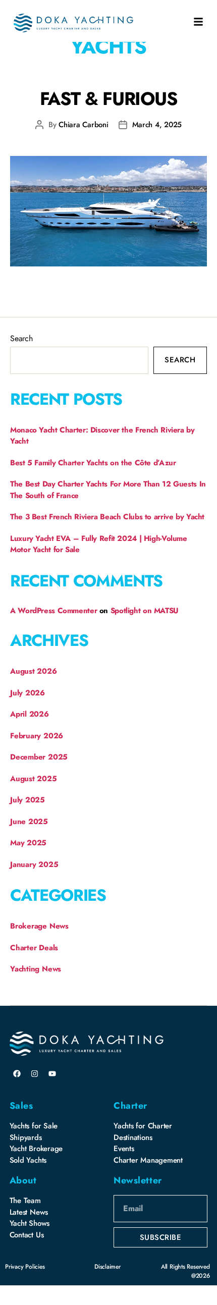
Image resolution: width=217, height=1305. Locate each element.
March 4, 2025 (157, 124)
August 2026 (33, 671)
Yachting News (35, 968)
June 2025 (29, 821)
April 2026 (29, 714)
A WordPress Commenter (53, 610)
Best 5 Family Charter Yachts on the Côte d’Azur (93, 462)
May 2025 (28, 842)
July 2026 (27, 692)
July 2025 (27, 799)
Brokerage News (39, 926)
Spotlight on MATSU (145, 610)
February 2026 (36, 735)
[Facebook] (17, 1073)
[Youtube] (52, 1073)
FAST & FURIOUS (108, 98)
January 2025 (34, 864)
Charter (130, 1105)
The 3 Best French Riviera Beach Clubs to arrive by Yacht (107, 516)
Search (21, 338)
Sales (21, 1105)
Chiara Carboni (83, 124)
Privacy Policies (24, 1266)
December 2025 (39, 757)
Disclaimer (107, 1266)
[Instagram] (34, 1073)
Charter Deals (34, 947)
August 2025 (33, 778)
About (23, 1180)
